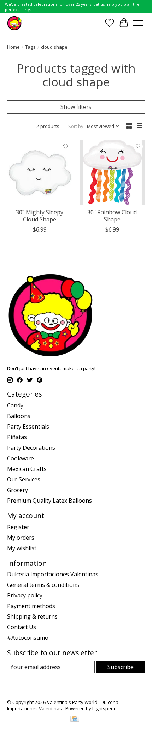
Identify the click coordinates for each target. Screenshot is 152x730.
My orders (20, 537)
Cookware (20, 458)
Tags (30, 47)
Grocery (17, 490)
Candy (15, 405)
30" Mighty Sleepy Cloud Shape (39, 215)
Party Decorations (31, 448)
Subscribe (120, 667)
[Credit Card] (74, 719)
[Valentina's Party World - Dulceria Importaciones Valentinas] (14, 23)
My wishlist (21, 548)
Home (13, 47)
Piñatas (17, 437)
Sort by (75, 126)
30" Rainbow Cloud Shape (112, 215)
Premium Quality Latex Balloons (49, 500)
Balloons (18, 416)
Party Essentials (28, 426)
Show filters (76, 107)
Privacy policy (24, 595)
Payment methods (31, 606)
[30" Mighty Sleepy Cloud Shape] (39, 172)
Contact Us (21, 627)
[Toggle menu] (138, 23)
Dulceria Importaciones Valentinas (52, 574)
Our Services (23, 479)
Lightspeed (104, 708)
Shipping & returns (32, 616)
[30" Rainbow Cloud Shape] (112, 172)
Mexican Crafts (27, 469)
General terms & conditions (43, 585)
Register (18, 527)
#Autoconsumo (27, 638)
